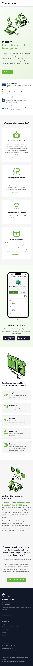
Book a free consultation (16, 579)
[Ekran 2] (17, 319)
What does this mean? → (7, 93)
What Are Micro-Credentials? (10, 627)
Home (3, 624)
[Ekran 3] (18, 319)
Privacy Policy (6, 643)
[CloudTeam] (6, 595)
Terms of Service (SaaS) (8, 646)
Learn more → (16, 158)
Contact (4, 635)
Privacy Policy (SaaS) (7, 648)
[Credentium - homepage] (9, 3)
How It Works (5, 629)
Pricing (4, 632)
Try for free (7, 72)
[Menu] (29, 3)
